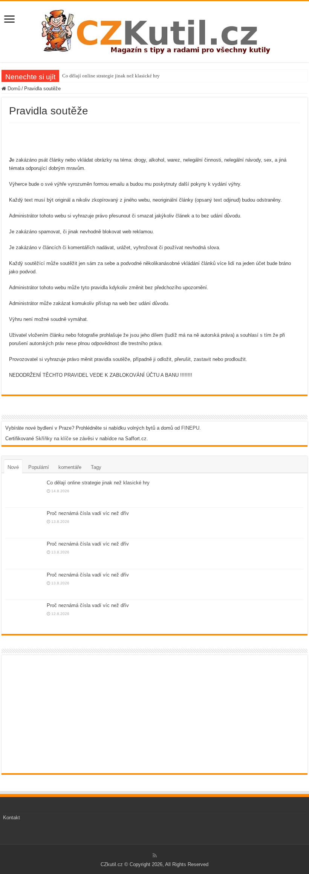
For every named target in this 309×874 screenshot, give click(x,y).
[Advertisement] (154, 138)
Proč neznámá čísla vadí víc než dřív (88, 513)
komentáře (69, 467)
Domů (13, 88)
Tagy (96, 467)
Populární (38, 467)
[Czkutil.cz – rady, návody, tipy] (155, 30)
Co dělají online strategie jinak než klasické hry (111, 76)
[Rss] (155, 855)
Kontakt (11, 817)
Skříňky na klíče (53, 438)
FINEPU (190, 428)
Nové (13, 467)
